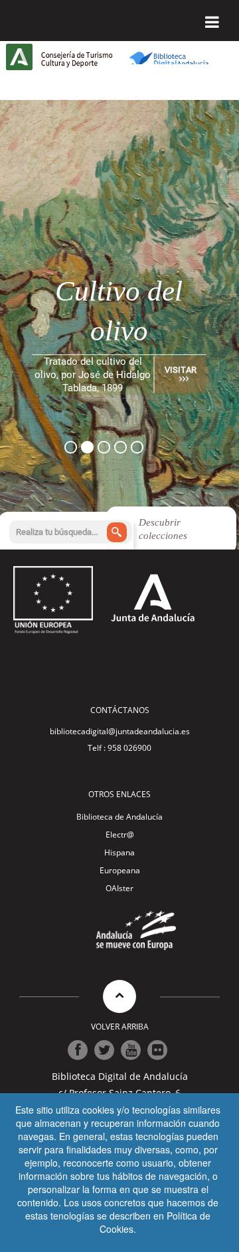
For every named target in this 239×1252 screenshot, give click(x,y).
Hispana (119, 852)
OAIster (119, 888)
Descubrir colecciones (163, 529)
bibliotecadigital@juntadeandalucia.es (120, 731)
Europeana (120, 870)
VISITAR (181, 370)
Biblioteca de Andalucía (119, 816)
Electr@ (120, 834)
